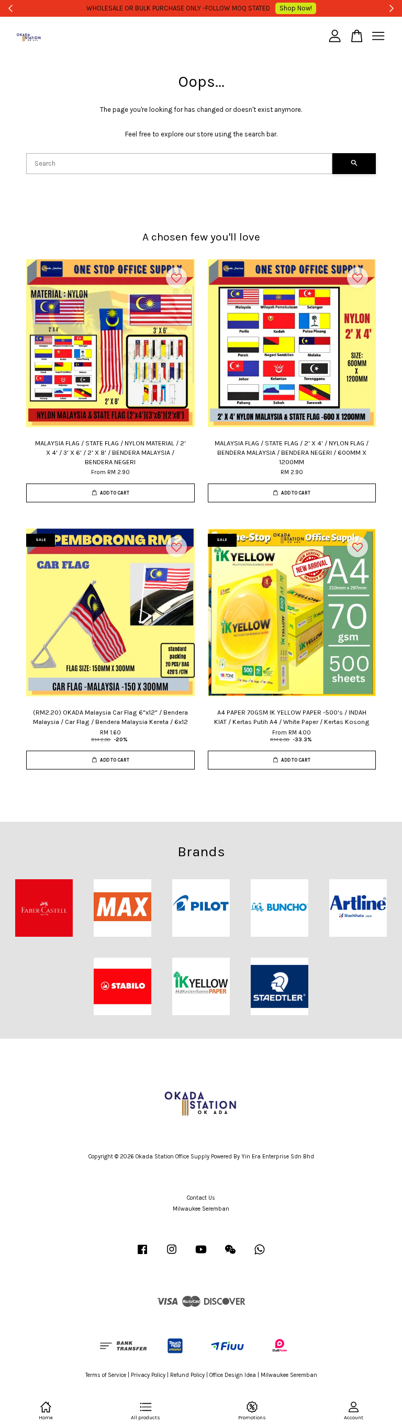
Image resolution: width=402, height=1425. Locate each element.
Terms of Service (105, 1375)
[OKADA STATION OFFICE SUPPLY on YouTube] (201, 1254)
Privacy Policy (148, 1375)
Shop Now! (296, 8)
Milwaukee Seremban (201, 1208)
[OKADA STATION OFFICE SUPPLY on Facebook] (142, 1254)
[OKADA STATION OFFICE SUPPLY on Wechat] (230, 1254)
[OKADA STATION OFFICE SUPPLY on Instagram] (171, 1254)
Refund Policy (187, 1375)
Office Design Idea (232, 1375)
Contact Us (201, 1197)
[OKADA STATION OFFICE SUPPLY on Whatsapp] (259, 1254)
